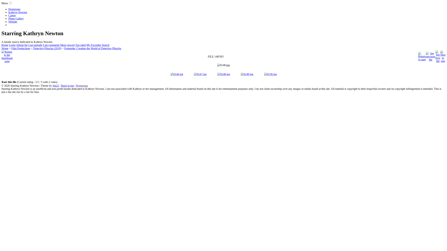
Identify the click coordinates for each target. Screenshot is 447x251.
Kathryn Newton (17, 12)
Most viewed (67, 45)
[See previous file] (430, 55)
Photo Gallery (16, 18)
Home (4, 45)
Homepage (14, 9)
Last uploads (35, 45)
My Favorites (93, 45)
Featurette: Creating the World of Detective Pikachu (92, 48)
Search (105, 45)
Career (12, 15)
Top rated (80, 45)
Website (12, 21)
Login (12, 45)
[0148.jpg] (223, 65)
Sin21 (56, 85)
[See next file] (437, 55)
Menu (4, 3)
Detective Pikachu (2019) (47, 48)
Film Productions (20, 48)
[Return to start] (422, 55)
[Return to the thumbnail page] (7, 55)
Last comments (51, 45)
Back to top (67, 85)
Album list (22, 45)
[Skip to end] (442, 55)
